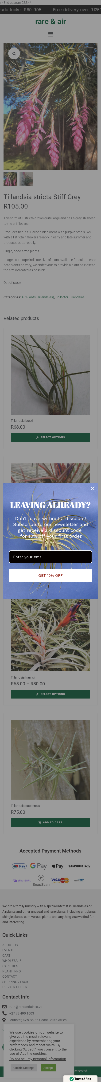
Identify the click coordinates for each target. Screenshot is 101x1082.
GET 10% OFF (50, 575)
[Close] (92, 488)
